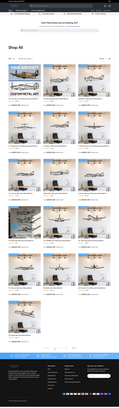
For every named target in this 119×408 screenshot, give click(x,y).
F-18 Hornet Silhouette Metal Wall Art (20, 288)
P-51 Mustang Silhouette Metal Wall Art (55, 99)
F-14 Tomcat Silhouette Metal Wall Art (20, 193)
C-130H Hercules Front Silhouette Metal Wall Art (93, 146)
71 (66, 348)
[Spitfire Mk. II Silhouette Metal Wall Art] (59, 175)
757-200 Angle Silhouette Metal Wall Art (91, 241)
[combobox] (61, 6)
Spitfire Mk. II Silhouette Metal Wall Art (55, 193)
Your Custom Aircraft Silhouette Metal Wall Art (23, 99)
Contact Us (106, 10)
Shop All (67, 369)
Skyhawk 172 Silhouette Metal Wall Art (90, 99)
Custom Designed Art (38, 10)
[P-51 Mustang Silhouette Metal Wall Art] (59, 80)
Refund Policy (52, 375)
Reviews (98, 10)
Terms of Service (52, 372)
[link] (45, 348)
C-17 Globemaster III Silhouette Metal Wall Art (22, 146)
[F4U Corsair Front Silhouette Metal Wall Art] (94, 269)
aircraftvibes (15, 401)
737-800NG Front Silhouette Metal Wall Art (57, 241)
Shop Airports (69, 379)
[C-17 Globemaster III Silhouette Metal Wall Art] (24, 128)
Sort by (21, 58)
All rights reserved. (23, 401)
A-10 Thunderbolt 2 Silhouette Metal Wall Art (92, 193)
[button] (109, 6)
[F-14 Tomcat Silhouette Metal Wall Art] (24, 175)
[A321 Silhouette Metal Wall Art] (59, 269)
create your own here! (73, 26)
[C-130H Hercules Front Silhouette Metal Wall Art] (94, 128)
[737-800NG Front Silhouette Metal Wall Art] (59, 222)
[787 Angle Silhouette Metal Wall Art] (24, 317)
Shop (10, 10)
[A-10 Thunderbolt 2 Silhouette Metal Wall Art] (94, 175)
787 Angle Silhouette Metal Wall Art (19, 335)
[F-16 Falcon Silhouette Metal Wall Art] (59, 128)
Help (92, 10)
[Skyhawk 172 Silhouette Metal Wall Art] (94, 80)
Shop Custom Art (70, 372)
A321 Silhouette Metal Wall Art (52, 288)
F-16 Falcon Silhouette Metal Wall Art (55, 146)
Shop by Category (21, 10)
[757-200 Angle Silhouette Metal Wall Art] (94, 222)
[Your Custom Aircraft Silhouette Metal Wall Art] (24, 80)
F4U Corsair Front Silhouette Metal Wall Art (92, 288)
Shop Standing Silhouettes (72, 382)
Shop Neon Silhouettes (71, 375)
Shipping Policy (52, 382)
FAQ (109, 1)
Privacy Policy (52, 379)
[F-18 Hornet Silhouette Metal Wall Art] (24, 269)
